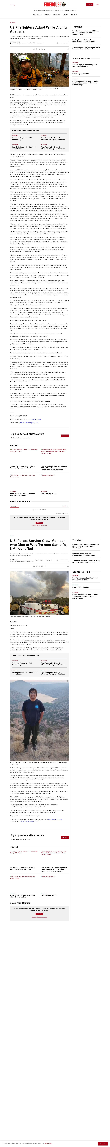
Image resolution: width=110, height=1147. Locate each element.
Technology (56, 14)
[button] (11, 5)
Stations (65, 14)
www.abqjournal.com (55, 819)
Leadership (47, 14)
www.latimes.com (35, 419)
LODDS (11, 536)
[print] (68, 49)
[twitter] (39, 49)
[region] (39, 510)
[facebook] (34, 49)
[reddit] (42, 49)
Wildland (12, 22)
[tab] (14, 506)
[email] (44, 49)
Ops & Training (37, 14)
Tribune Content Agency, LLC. (29, 422)
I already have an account (39, 525)
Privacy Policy (48, 1143)
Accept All (102, 1143)
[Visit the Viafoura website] (65, 513)
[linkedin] (36, 49)
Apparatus (74, 14)
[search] (14, 5)
